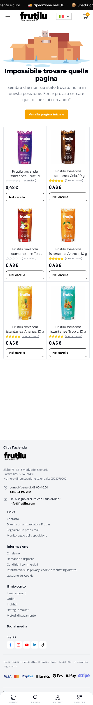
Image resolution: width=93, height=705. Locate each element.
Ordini (11, 599)
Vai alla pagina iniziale (46, 114)
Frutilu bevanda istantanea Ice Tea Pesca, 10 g (25, 253)
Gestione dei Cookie (20, 575)
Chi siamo (13, 553)
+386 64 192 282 (20, 492)
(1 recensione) (74, 180)
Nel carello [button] (17, 197)
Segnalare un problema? (23, 530)
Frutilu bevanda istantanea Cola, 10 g (68, 173)
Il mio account (16, 593)
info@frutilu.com (22, 503)
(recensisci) (29, 180)
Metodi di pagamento (21, 615)
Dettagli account (18, 610)
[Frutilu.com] (33, 16)
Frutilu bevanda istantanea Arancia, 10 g (68, 251)
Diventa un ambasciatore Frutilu (28, 524)
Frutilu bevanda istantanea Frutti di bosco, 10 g (24, 175)
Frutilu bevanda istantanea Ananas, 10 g (25, 329)
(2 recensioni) (73, 258)
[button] (64, 16)
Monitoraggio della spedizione (27, 535)
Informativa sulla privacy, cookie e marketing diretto (42, 570)
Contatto (13, 519)
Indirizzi (12, 604)
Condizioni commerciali (22, 564)
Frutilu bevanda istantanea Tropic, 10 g (68, 329)
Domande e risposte (20, 559)
